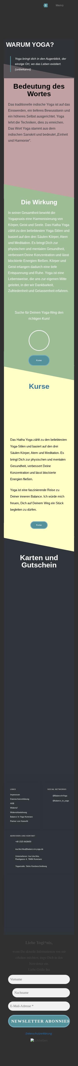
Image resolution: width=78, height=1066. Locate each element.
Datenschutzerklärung (39, 1033)
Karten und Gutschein (39, 561)
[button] (17, 165)
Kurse (39, 386)
